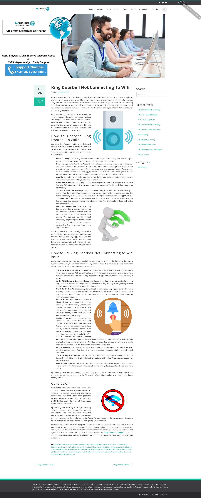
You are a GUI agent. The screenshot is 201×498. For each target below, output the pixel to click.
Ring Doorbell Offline (122, 465)
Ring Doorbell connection (93, 447)
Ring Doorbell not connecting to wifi (98, 452)
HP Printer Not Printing (146, 140)
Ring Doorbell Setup (44, 465)
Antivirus (100, 9)
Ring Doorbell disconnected (112, 447)
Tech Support (143, 167)
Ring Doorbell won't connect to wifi (63, 454)
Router (125, 9)
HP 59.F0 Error (143, 155)
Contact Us (155, 9)
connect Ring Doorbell (61, 444)
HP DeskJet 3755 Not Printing (149, 110)
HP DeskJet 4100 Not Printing (149, 125)
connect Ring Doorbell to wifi (79, 444)
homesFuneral (64, 92)
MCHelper (79, 484)
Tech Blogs (143, 9)
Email (109, 9)
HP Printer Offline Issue (147, 145)
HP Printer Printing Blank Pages (150, 150)
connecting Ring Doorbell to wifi (101, 444)
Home (91, 9)
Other (133, 9)
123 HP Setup (143, 135)
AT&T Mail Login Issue (146, 120)
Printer (116, 9)
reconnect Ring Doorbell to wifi (73, 447)
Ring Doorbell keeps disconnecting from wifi (69, 452)
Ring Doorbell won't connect (121, 452)
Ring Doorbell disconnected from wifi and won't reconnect (88, 449)
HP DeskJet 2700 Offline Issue (149, 130)
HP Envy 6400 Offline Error (148, 115)
